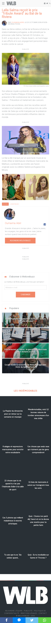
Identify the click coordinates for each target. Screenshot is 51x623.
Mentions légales (29, 613)
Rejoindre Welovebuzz (20, 241)
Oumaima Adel (17, 22)
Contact (43, 613)
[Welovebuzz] (11, 3)
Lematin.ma (14, 204)
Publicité (28, 611)
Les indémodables (25, 391)
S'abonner (25, 295)
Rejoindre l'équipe (13, 611)
